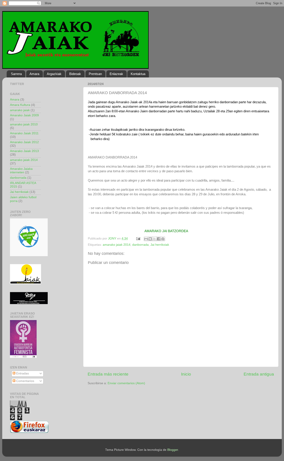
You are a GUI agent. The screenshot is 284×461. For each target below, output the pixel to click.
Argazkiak (54, 74)
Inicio (186, 374)
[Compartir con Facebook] (158, 239)
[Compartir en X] (154, 239)
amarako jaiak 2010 (24, 124)
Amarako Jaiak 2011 (24, 133)
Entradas (22, 373)
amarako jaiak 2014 (116, 244)
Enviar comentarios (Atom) (126, 383)
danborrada (140, 244)
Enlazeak (116, 74)
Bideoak (75, 74)
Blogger (172, 449)
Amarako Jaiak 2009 (24, 115)
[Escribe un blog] (150, 239)
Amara (34, 74)
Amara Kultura (20, 105)
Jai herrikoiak (159, 244)
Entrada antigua (259, 374)
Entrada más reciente (108, 374)
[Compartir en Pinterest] (163, 239)
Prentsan (95, 74)
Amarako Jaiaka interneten (21, 170)
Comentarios (24, 381)
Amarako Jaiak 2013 (24, 151)
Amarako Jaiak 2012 (24, 142)
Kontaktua (138, 74)
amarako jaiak (20, 110)
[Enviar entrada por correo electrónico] (138, 238)
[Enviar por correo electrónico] (146, 239)
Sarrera (16, 74)
